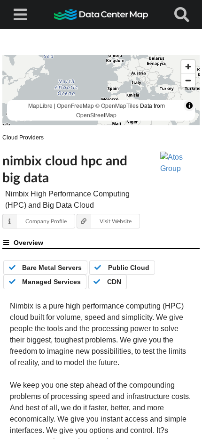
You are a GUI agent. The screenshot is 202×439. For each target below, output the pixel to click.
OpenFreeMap (75, 105)
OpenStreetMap (96, 115)
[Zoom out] (188, 80)
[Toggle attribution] (189, 105)
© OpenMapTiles (117, 105)
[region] (101, 90)
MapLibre (40, 105)
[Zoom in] (188, 66)
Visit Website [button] (116, 221)
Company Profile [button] (46, 221)
